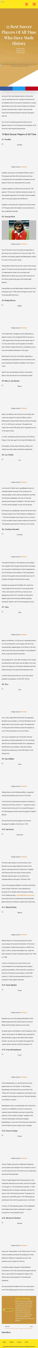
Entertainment (20, 52)
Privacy (19, 1342)
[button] (26, 4)
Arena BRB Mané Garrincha (25, 895)
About (4, 1342)
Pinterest (24, 167)
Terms (26, 1342)
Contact (11, 1342)
